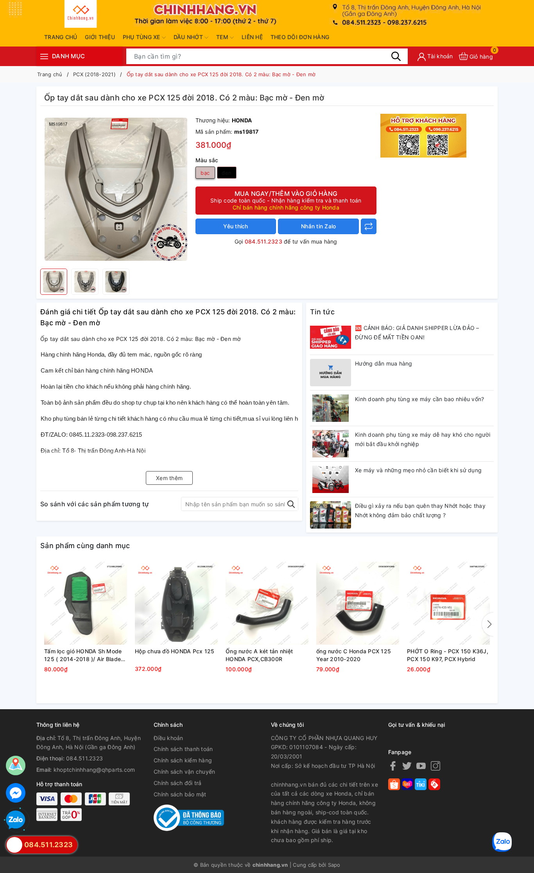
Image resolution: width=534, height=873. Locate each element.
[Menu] (44, 56)
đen (226, 173)
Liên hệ (252, 37)
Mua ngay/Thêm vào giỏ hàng (286, 200)
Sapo (334, 865)
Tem (223, 37)
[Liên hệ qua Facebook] (15, 793)
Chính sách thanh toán (183, 749)
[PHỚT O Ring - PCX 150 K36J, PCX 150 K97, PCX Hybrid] (448, 603)
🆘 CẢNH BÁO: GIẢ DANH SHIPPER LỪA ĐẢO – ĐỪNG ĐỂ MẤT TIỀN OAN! (417, 332)
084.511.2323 (263, 241)
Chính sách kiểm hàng (183, 760)
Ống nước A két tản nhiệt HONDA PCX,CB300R (259, 655)
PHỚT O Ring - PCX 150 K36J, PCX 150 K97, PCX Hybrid (447, 655)
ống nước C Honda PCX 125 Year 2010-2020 (353, 655)
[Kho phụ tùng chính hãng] (423, 135)
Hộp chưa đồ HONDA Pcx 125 (174, 651)
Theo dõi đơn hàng (300, 37)
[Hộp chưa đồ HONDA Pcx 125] (176, 603)
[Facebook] (393, 766)
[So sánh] (368, 226)
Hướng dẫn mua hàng (383, 363)
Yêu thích (235, 226)
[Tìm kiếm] (396, 56)
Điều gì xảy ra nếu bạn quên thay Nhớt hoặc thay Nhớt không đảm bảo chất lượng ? (420, 510)
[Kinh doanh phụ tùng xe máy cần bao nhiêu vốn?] (330, 408)
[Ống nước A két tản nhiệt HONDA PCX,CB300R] (267, 603)
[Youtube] (421, 766)
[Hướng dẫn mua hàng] (330, 372)
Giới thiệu (100, 37)
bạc (205, 173)
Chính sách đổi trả (178, 783)
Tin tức (322, 312)
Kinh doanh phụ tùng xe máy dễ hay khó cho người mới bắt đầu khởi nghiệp (422, 439)
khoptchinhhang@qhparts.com (94, 769)
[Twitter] (407, 766)
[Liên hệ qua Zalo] (15, 820)
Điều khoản (168, 738)
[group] (116, 189)
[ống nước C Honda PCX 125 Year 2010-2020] (357, 603)
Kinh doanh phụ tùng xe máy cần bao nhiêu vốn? (419, 399)
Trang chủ (60, 37)
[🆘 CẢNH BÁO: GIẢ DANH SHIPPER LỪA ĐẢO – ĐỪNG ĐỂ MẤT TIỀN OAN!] (330, 337)
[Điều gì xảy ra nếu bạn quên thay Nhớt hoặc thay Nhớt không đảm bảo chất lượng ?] (330, 515)
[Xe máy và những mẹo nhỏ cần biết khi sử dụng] (330, 479)
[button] (488, 624)
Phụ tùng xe (142, 37)
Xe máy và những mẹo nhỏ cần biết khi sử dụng (418, 470)
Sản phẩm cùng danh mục (85, 545)
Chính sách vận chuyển (184, 771)
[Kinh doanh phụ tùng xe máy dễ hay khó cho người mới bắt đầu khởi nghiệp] (330, 443)
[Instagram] (435, 766)
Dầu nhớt (189, 37)
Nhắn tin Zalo (318, 226)
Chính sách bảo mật (180, 794)
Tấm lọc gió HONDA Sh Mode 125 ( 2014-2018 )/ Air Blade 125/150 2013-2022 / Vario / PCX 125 (83, 655)
